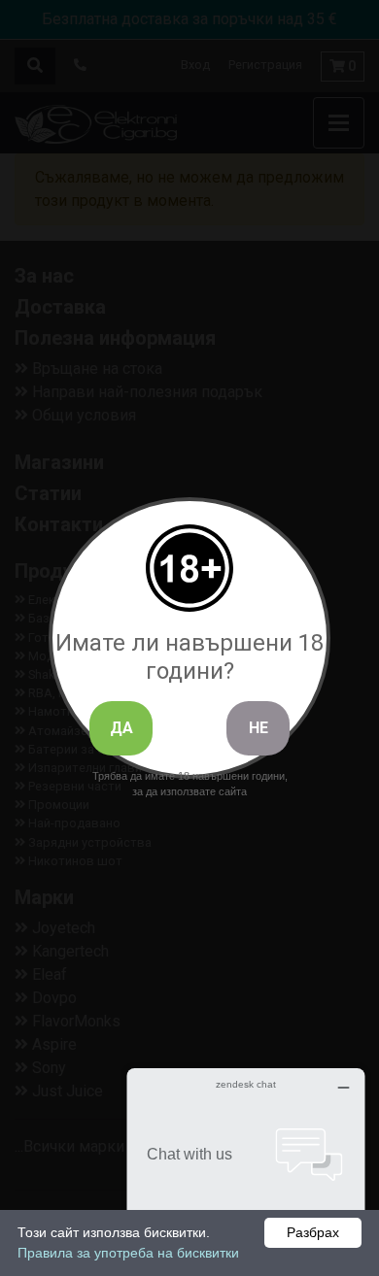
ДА (121, 728)
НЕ (258, 728)
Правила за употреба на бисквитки (128, 1252)
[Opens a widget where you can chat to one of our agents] (246, 1164)
